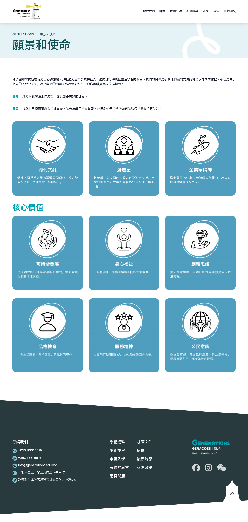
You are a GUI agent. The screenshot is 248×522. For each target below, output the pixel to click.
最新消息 (144, 459)
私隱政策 (144, 467)
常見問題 (117, 476)
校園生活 (176, 11)
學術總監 (117, 442)
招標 (141, 450)
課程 (162, 11)
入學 (205, 11)
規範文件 (144, 442)
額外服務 (192, 11)
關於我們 (149, 11)
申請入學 (118, 459)
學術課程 (117, 450)
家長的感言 (119, 467)
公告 (216, 11)
